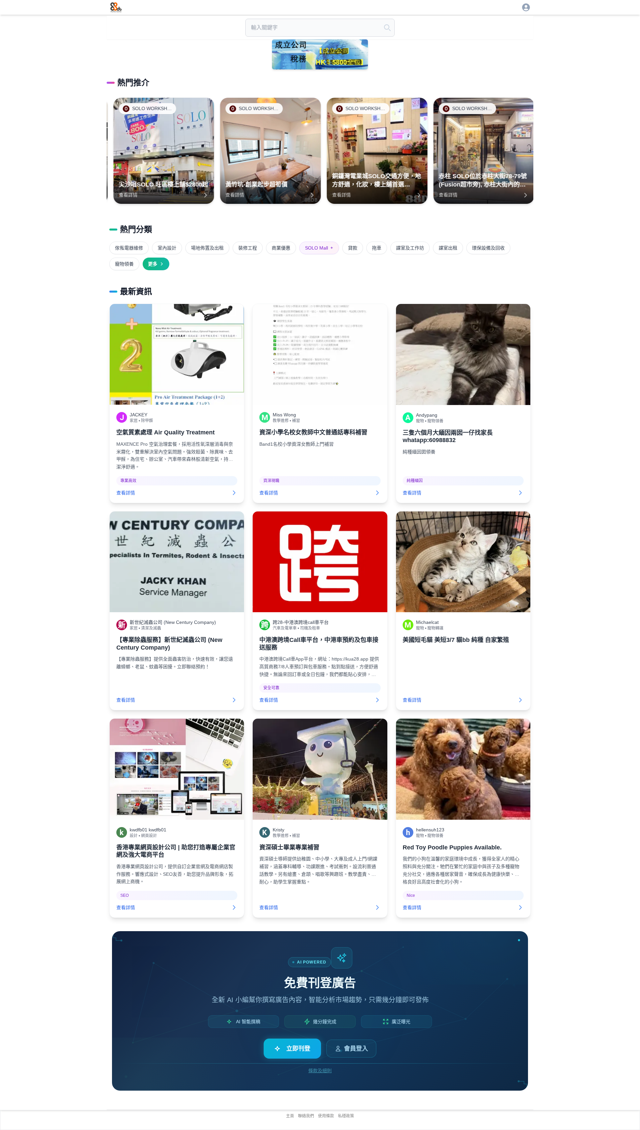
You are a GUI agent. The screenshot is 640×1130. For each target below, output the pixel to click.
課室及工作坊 (410, 248)
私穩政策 (346, 1116)
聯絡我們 (306, 1116)
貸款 (352, 248)
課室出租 (448, 248)
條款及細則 (320, 1070)
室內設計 (167, 248)
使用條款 (326, 1116)
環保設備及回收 (488, 248)
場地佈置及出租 (207, 248)
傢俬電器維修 (129, 248)
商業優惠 (281, 248)
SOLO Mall (319, 248)
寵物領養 (124, 264)
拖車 (376, 248)
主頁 (290, 1116)
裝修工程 (247, 248)
